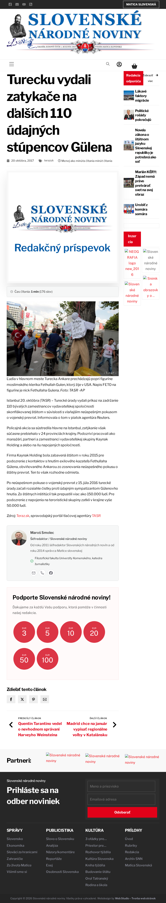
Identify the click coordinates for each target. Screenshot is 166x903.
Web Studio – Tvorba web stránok (135, 898)
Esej (49, 865)
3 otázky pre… (96, 839)
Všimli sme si (17, 872)
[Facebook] (51, 572)
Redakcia (132, 852)
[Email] (33, 572)
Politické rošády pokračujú (143, 115)
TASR (96, 516)
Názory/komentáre (60, 852)
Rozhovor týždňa (98, 852)
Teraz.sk (22, 516)
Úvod (129, 839)
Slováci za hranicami (22, 852)
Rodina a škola (96, 885)
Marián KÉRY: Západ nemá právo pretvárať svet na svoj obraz (145, 183)
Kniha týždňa (95, 865)
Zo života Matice (19, 865)
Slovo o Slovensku (60, 839)
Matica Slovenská (141, 4)
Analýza (52, 846)
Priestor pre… (95, 846)
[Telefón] (42, 572)
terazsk (49, 160)
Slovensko (15, 839)
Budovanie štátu (97, 872)
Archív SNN (133, 859)
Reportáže (54, 859)
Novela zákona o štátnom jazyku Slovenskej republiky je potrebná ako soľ (145, 146)
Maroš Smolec (42, 533)
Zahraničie (15, 859)
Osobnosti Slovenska (62, 872)
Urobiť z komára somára (141, 209)
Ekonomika (15, 846)
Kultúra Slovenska (99, 859)
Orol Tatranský (96, 878)
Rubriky (131, 846)
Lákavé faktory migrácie (142, 95)
